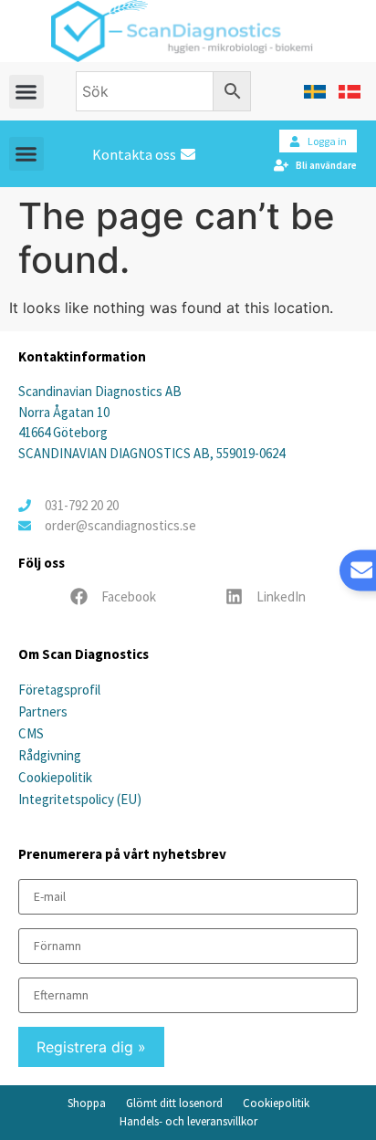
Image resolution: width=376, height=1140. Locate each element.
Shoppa (87, 1103)
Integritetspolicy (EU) (79, 799)
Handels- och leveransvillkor (188, 1121)
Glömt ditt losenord (174, 1103)
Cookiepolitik (55, 777)
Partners (43, 711)
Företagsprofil (59, 689)
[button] (26, 92)
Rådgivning (49, 755)
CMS (31, 733)
